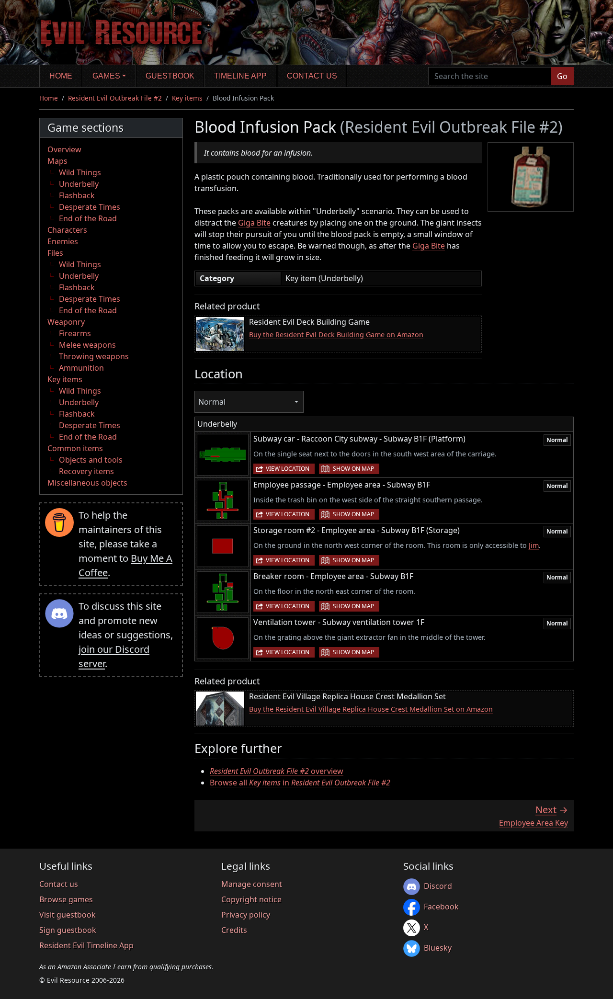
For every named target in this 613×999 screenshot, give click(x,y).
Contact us (312, 76)
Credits (234, 930)
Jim (534, 545)
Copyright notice (251, 899)
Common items (75, 448)
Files (55, 253)
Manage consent (251, 884)
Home (60, 76)
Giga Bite (254, 222)
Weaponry (66, 322)
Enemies (62, 241)
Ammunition (81, 368)
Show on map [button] (353, 469)
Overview (64, 149)
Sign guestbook (67, 930)
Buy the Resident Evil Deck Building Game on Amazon (336, 334)
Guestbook (170, 76)
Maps (57, 161)
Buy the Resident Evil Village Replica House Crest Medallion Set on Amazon (371, 709)
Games (106, 76)
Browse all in (300, 782)
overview (276, 771)
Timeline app (240, 76)
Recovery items (86, 471)
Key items (187, 97)
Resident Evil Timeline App (86, 945)
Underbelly (79, 184)
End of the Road (88, 218)
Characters (67, 230)
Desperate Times (89, 207)
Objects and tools (91, 459)
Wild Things (80, 172)
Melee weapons (87, 345)
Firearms (75, 333)
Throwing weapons (94, 356)
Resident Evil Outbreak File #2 (115, 97)
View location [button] (287, 469)
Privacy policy (245, 914)
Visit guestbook (67, 914)
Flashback (77, 195)
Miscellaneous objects (87, 482)
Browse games (66, 899)
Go (562, 76)
